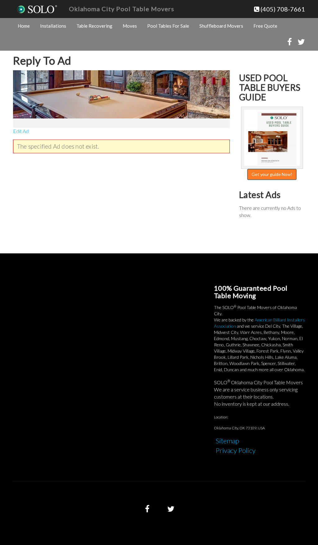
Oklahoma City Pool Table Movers (121, 8)
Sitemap (227, 440)
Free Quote (265, 26)
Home (24, 26)
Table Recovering (94, 26)
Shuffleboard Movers (221, 26)
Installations (53, 26)
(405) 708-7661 (282, 9)
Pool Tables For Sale (168, 26)
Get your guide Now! (272, 174)
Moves (130, 26)
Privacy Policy (236, 450)
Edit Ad (21, 131)
